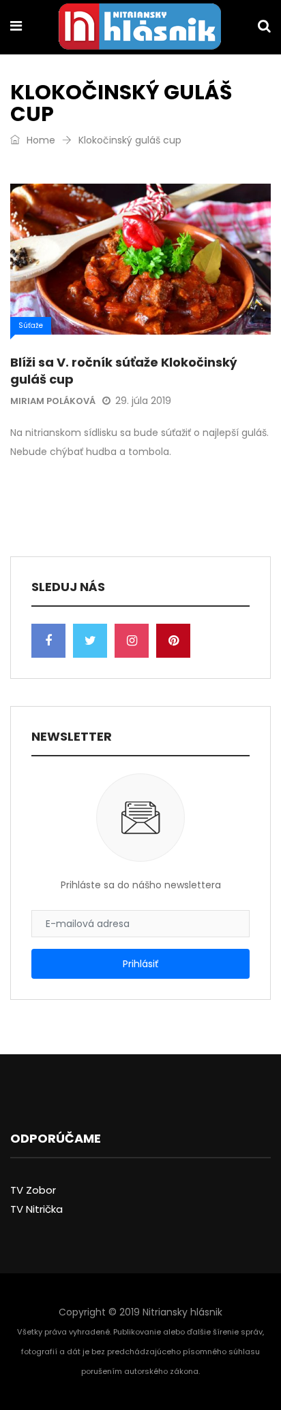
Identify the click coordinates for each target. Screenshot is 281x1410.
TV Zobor (33, 1190)
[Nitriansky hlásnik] (140, 28)
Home (39, 140)
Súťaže (30, 325)
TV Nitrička (36, 1209)
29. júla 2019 (143, 400)
